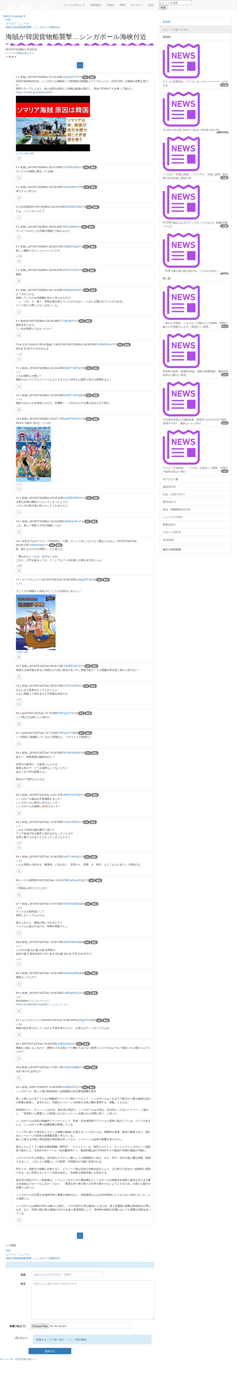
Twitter (110, 5)
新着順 (167, 21)
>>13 (19, 583)
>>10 (19, 399)
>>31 (19, 959)
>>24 (25, 153)
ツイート (11, 53)
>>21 (19, 699)
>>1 (18, 372)
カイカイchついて (74, 5)
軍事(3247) (169, 524)
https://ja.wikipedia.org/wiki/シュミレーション (42, 1004)
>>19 (19, 737)
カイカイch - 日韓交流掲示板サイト (19, 1358)
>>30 (19, 256)
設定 (150, 5)
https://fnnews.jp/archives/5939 (34, 92)
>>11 (19, 153)
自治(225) (168, 539)
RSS (122, 5)
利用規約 (96, 5)
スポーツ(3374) (172, 532)
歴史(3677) (169, 502)
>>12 (19, 354)
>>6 (18, 997)
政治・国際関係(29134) (176, 509)
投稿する (50, 1351)
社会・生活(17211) (174, 494)
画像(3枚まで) (17, 1326)
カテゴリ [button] (136, 5)
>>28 (25, 652)
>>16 (19, 860)
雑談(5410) (169, 486)
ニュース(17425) (172, 517)
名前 (23, 1274)
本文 (23, 1283)
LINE (19, 53)
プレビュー (21, 1338)
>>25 (19, 565)
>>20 (19, 652)
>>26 (31, 153)
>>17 (19, 484)
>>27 (19, 842)
